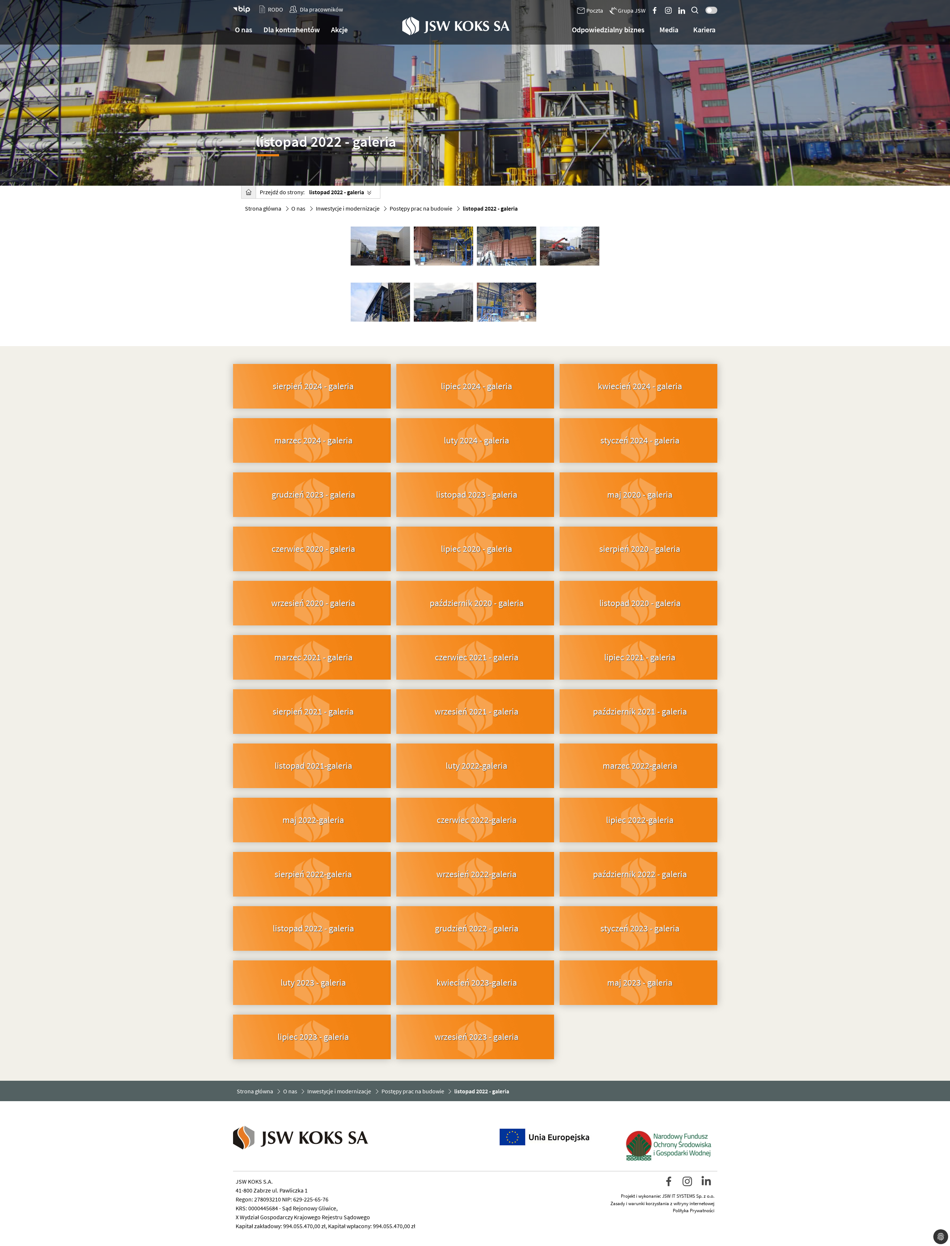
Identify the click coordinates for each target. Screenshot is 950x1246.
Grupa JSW (632, 10)
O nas (298, 208)
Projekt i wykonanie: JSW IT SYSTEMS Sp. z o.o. (667, 1196)
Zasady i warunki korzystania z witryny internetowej (662, 1203)
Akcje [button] (339, 29)
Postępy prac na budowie (421, 208)
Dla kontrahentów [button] (291, 29)
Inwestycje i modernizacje (348, 208)
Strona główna (263, 208)
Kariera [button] (704, 29)
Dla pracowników (321, 9)
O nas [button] (243, 29)
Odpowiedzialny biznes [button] (608, 29)
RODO (275, 9)
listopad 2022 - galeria (336, 192)
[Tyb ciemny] (709, 8)
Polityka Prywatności (693, 1210)
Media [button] (668, 29)
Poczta (594, 10)
